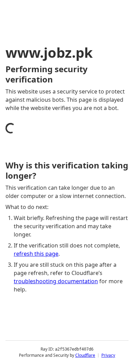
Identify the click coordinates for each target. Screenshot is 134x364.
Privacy (108, 355)
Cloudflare (85, 355)
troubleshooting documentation (56, 281)
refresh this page (36, 253)
